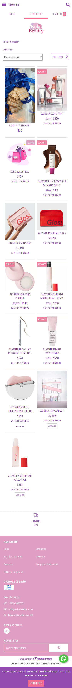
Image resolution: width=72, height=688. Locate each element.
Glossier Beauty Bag (20, 243)
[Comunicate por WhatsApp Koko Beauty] (63, 658)
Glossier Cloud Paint (52, 113)
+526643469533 (15, 603)
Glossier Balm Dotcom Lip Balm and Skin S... (52, 183)
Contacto (8, 564)
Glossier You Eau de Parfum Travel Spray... (52, 296)
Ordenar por (7, 49)
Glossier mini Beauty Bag (52, 233)
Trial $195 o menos (13, 556)
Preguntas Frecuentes (47, 564)
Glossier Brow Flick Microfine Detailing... (19, 351)
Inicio (5, 41)
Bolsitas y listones (20, 125)
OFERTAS (40, 556)
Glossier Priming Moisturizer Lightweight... (52, 351)
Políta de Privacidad (13, 572)
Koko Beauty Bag (19, 171)
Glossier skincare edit (52, 410)
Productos (41, 548)
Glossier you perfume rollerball (20, 477)
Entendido (36, 683)
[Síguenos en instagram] (7, 631)
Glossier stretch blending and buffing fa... (20, 409)
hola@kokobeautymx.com (20, 609)
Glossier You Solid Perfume (20, 296)
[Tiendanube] (36, 660)
